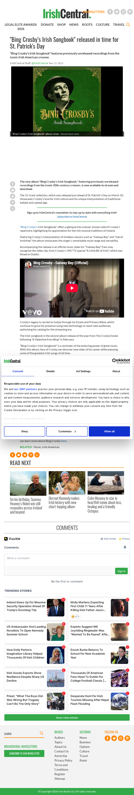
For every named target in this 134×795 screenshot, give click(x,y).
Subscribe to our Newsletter (24, 753)
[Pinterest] (130, 12)
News (83, 737)
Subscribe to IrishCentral (72, 216)
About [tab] (116, 371)
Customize (65, 431)
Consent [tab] (18, 371)
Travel (84, 756)
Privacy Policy (63, 760)
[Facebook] (110, 12)
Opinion (85, 747)
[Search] (128, 25)
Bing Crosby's (29, 226)
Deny (24, 431)
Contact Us (61, 751)
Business (85, 742)
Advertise (60, 756)
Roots (83, 760)
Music (37, 447)
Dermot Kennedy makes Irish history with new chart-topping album (64, 502)
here (63, 440)
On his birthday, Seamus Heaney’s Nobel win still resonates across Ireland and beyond (26, 505)
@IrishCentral (39, 63)
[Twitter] (117, 12)
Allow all (109, 431)
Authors (59, 737)
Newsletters (94, 12)
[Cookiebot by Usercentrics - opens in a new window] (114, 361)
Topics (58, 742)
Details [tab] (50, 371)
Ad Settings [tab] (83, 371)
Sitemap (59, 778)
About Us (60, 747)
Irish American (50, 447)
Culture (84, 751)
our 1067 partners (25, 389)
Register (59, 774)
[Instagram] (123, 12)
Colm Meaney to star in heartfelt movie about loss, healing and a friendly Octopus (105, 504)
